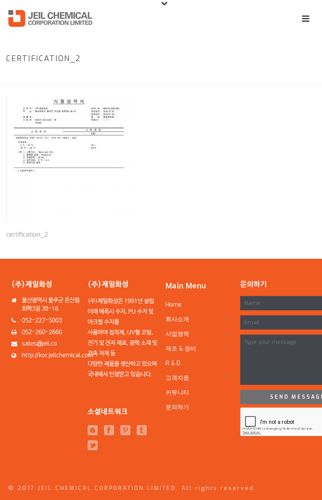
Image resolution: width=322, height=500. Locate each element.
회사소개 (177, 319)
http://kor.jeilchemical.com (57, 355)
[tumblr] (142, 430)
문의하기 (177, 407)
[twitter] (93, 446)
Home (194, 76)
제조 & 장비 (181, 349)
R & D (173, 363)
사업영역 (217, 76)
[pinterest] (125, 430)
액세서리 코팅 (248, 76)
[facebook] (109, 430)
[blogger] (93, 430)
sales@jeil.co (39, 344)
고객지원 (177, 378)
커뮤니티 (177, 393)
